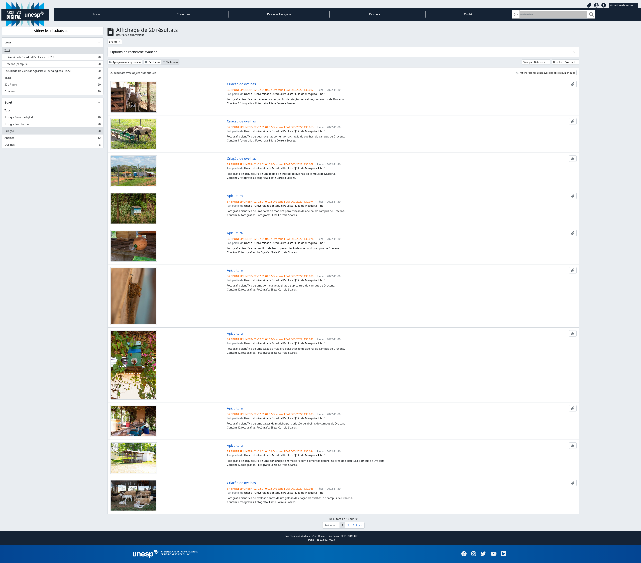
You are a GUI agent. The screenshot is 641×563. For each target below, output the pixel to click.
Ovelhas (52, 145)
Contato (468, 14)
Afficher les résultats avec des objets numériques (547, 72)
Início (96, 14)
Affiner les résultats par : (52, 30)
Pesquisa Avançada (279, 14)
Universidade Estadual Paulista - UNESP (52, 58)
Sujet (8, 102)
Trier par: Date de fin (535, 62)
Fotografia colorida (52, 125)
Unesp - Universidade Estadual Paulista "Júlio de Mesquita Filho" (284, 94)
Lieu (8, 42)
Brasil (52, 78)
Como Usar (183, 14)
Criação (52, 131)
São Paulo (52, 85)
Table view (172, 62)
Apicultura (235, 196)
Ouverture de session (622, 5)
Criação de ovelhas (241, 84)
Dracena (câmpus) (52, 64)
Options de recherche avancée (133, 52)
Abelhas (52, 138)
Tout (7, 50)
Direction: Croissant (564, 62)
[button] (589, 5)
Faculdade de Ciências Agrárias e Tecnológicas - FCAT (52, 71)
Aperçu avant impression (126, 62)
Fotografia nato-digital (52, 118)
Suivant (357, 525)
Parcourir (375, 14)
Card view (154, 62)
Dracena (52, 92)
